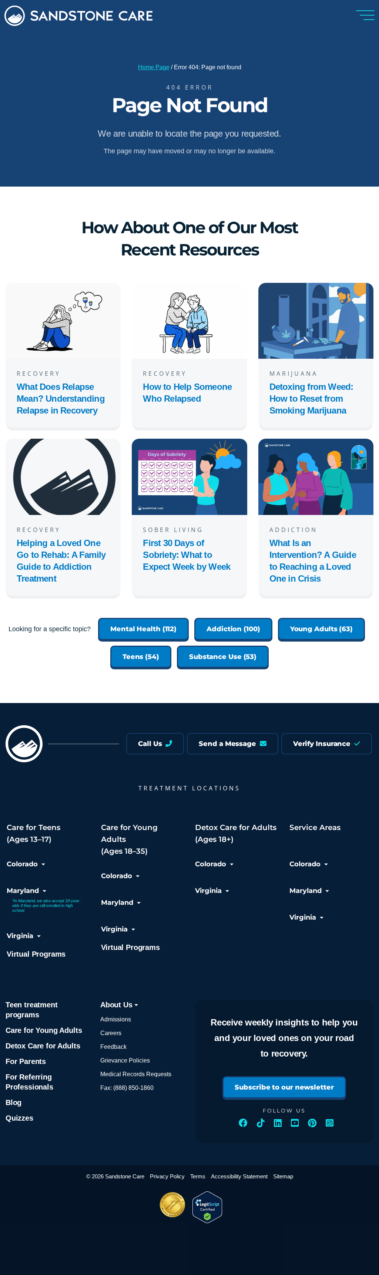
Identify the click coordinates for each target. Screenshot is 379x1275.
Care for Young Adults (44, 1030)
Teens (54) (141, 657)
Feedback (113, 1047)
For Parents (26, 1061)
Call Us (151, 744)
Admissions (115, 1019)
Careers (110, 1033)
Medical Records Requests (135, 1074)
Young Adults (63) (321, 629)
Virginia (20, 936)
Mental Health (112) (143, 629)
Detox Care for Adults (43, 1046)
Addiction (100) (233, 629)
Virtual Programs (36, 954)
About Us (117, 1005)
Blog (13, 1102)
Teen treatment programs (32, 1010)
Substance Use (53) (222, 657)
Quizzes (19, 1118)
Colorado (22, 864)
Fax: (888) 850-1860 (127, 1088)
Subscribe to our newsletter (284, 1087)
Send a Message (228, 744)
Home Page (154, 67)
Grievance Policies (125, 1060)
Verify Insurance (322, 744)
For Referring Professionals (29, 1082)
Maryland (23, 891)
